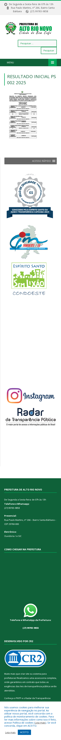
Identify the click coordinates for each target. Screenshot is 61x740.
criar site (25, 673)
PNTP (18, 698)
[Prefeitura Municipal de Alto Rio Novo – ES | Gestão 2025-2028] (30, 28)
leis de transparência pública (35, 686)
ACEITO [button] (24, 732)
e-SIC (19, 536)
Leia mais (40, 722)
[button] (41, 161)
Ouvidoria (9, 536)
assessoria (40, 678)
